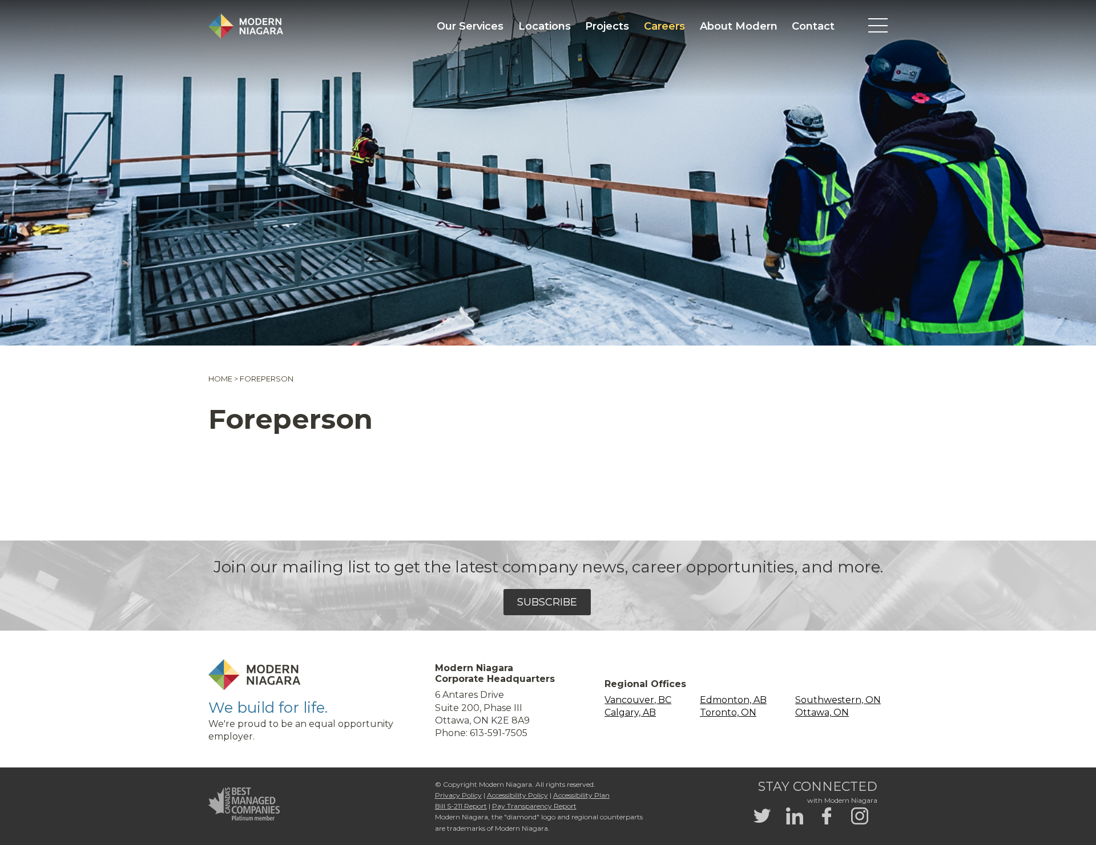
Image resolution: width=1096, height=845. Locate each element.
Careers (664, 26)
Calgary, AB (630, 712)
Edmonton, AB (733, 699)
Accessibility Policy (517, 795)
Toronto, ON (728, 712)
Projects (607, 26)
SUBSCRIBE (547, 602)
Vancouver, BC (638, 699)
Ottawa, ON (822, 712)
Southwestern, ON (838, 699)
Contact (813, 26)
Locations (544, 26)
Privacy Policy (458, 795)
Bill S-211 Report (461, 806)
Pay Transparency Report (534, 806)
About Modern (738, 26)
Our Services (470, 26)
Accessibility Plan (581, 795)
